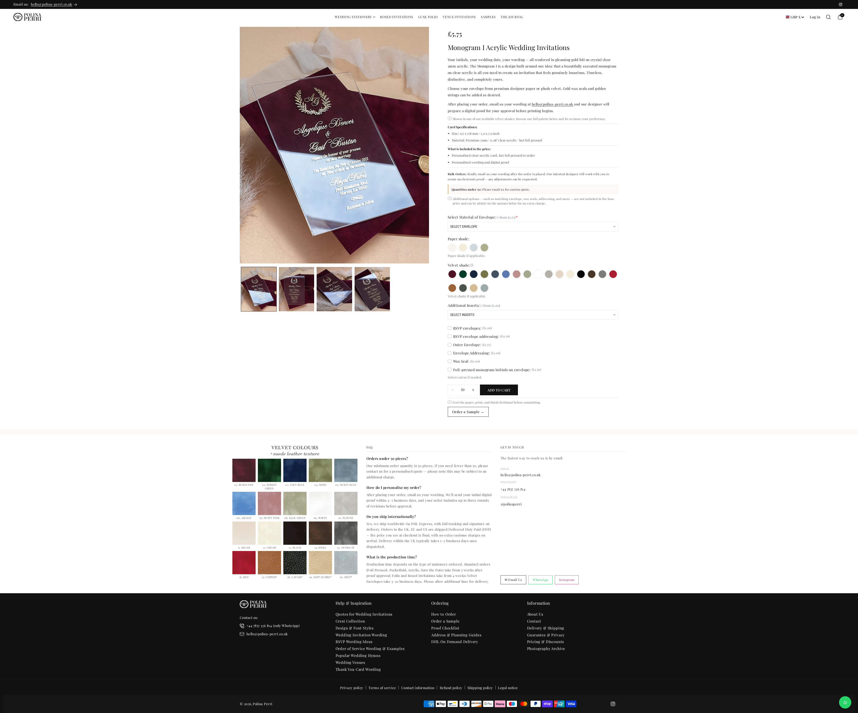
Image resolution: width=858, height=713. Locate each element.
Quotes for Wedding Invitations (364, 614)
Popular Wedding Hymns (358, 655)
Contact (534, 620)
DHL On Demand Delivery (454, 641)
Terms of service (382, 687)
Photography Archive (546, 648)
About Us (535, 614)
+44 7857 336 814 (512, 489)
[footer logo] (253, 605)
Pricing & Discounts (545, 641)
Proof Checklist (445, 627)
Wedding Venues (350, 662)
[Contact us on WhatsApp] (845, 702)
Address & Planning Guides (456, 634)
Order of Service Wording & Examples (370, 648)
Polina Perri (262, 703)
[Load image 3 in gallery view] (334, 289)
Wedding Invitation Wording (361, 634)
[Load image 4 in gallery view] (372, 289)
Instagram (566, 580)
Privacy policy (351, 687)
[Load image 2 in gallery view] (296, 289)
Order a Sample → (468, 411)
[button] (355, 17)
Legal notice (508, 687)
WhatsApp (540, 580)
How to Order (443, 614)
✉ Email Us (513, 580)
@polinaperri (511, 504)
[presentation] (334, 145)
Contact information (418, 687)
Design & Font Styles (355, 627)
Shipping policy (480, 687)
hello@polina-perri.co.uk (51, 4)
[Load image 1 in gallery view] (258, 289)
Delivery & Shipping (545, 627)
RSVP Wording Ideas (354, 641)
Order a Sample (445, 620)
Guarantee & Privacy (546, 634)
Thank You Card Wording (358, 669)
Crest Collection (350, 620)
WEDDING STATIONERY (353, 17)
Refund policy (451, 687)
